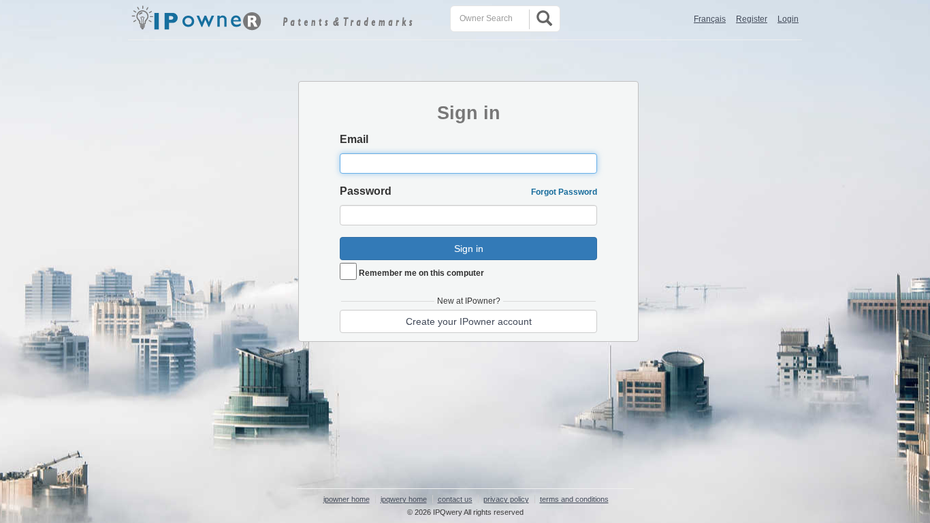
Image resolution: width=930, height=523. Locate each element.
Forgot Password (564, 192)
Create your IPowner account (469, 321)
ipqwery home (404, 499)
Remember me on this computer (421, 273)
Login (788, 19)
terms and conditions (574, 499)
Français (710, 19)
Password (365, 191)
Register (751, 19)
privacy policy (506, 499)
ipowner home (346, 499)
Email (354, 139)
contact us (455, 499)
